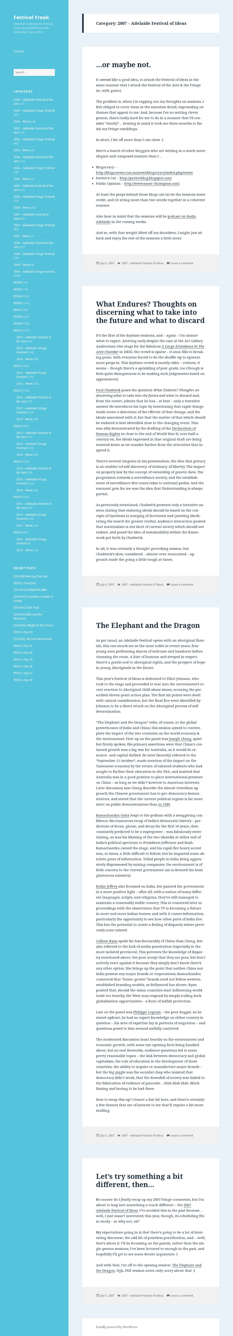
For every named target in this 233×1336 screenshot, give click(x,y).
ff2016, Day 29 (23, 659)
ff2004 (18, 296)
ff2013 (18, 426)
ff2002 (18, 289)
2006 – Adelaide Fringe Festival (34, 197)
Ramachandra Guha (112, 815)
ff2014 (18, 461)
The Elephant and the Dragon (148, 625)
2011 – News (24, 384)
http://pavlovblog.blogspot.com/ (146, 178)
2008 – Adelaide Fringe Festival (34, 254)
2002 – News (22, 150)
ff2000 (18, 282)
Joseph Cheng (180, 738)
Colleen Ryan (107, 941)
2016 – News (24, 550)
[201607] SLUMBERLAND (30, 590)
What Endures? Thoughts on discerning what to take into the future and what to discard (150, 312)
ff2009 (18, 323)
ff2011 (18, 366)
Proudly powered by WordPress (116, 1327)
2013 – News (24, 455)
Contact (19, 51)
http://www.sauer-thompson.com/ (152, 183)
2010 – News (24, 359)
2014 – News (24, 490)
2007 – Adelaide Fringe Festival (34, 225)
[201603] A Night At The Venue (33, 625)
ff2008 (18, 317)
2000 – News (22, 121)
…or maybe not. (123, 64)
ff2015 (18, 497)
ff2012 (18, 390)
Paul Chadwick (108, 390)
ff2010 (18, 330)
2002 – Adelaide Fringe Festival (34, 139)
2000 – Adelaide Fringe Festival (34, 111)
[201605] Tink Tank (26, 607)
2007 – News (22, 236)
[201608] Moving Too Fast (31, 576)
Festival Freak (31, 17)
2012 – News (24, 419)
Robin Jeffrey (106, 886)
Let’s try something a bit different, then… (139, 1180)
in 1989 (164, 804)
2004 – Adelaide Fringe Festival (34, 168)
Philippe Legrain (147, 1012)
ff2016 (18, 532)
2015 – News (24, 525)
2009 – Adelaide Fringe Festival (34, 272)
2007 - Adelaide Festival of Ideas (142, 263)
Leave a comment (181, 263)
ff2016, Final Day (25, 583)
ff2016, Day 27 (23, 673)
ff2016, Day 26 (23, 680)
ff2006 (18, 303)
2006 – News (22, 208)
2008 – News (22, 265)
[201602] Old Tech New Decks (33, 639)
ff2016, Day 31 (23, 646)
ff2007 (18, 310)
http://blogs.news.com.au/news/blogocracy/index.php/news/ (144, 172)
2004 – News (22, 179)
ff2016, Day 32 (23, 632)
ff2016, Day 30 (23, 653)
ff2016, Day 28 (23, 666)
